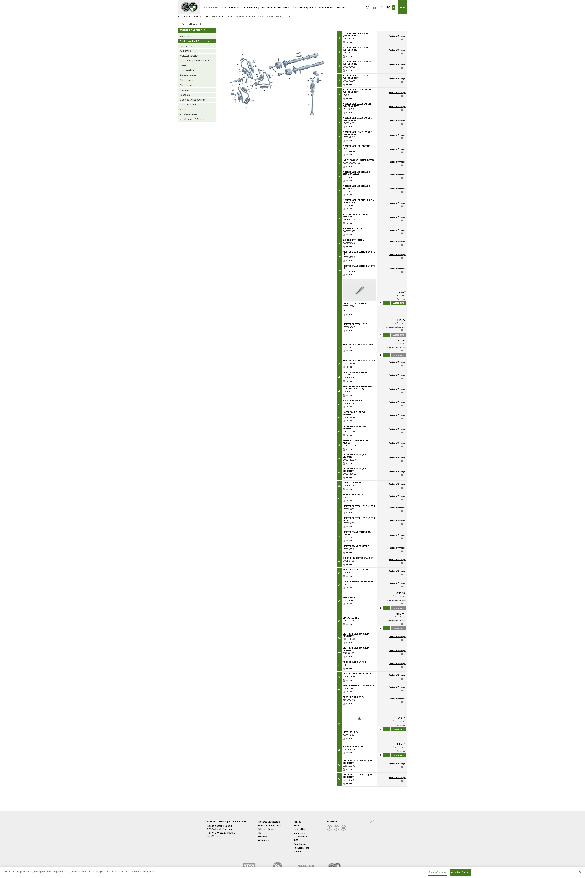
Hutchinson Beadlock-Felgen (276, 8)
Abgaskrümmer (188, 80)
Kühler (183, 109)
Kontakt (341, 8)
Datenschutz (300, 837)
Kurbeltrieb (185, 51)
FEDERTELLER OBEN (353, 697)
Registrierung (300, 844)
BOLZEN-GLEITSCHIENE (355, 303)
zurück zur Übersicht (189, 24)
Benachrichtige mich (403, 39)
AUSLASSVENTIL (351, 598)
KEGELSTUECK (350, 732)
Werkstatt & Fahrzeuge (270, 826)
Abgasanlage (186, 85)
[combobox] (390, 7)
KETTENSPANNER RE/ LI (355, 570)
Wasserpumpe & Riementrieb (195, 61)
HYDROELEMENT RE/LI (354, 747)
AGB (296, 840)
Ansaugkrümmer (188, 75)
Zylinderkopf (186, 36)
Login (402, 8)
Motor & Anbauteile (259, 17)
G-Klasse (205, 17)
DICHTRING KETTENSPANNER (358, 558)
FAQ (260, 833)
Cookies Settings (437, 872)
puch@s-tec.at (214, 836)
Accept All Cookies (460, 872)
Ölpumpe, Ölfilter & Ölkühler (193, 100)
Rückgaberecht (301, 848)
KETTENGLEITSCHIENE (355, 324)
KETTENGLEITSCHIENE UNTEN (359, 361)
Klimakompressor (188, 114)
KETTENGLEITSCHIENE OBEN (358, 345)
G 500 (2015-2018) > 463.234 (234, 17)
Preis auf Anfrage (397, 36)
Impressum (299, 833)
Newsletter (299, 829)
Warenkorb (263, 840)
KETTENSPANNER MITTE (356, 546)
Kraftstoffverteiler (189, 56)
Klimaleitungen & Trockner (193, 119)
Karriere (298, 852)
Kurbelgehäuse (187, 46)
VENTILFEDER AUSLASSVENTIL (359, 674)
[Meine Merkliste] (381, 7)
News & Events (326, 8)
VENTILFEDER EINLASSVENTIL (358, 686)
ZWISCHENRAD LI (352, 483)
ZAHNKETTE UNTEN (353, 240)
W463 (215, 17)
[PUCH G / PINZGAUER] (189, 7)
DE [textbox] (388, 7)
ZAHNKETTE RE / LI (353, 229)
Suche (297, 826)
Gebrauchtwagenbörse (304, 8)
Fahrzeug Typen (266, 829)
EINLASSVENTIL (351, 618)
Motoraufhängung (189, 105)
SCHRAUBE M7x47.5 (353, 495)
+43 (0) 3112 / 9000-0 (223, 833)
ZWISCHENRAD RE (352, 401)
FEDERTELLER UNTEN (354, 662)
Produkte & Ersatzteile (215, 8)
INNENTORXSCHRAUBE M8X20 (359, 160)
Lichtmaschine (187, 70)
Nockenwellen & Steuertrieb (284, 17)
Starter (183, 65)
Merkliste (263, 837)
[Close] (580, 872)
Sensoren (185, 95)
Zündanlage (186, 90)
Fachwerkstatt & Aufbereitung (244, 8)
